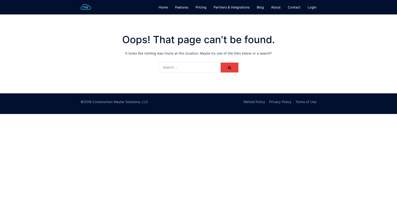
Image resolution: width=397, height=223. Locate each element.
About (276, 7)
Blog (260, 7)
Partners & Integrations (232, 7)
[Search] (229, 67)
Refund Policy (254, 102)
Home (163, 7)
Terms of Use (305, 102)
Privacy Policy (280, 102)
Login (312, 7)
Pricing (201, 7)
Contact (294, 7)
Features (181, 7)
